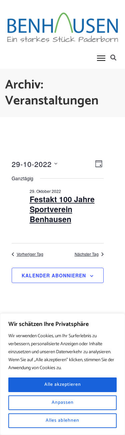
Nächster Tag (87, 254)
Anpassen (63, 402)
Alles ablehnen (62, 420)
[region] (62, 374)
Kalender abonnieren (54, 275)
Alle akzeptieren (62, 384)
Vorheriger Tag (30, 254)
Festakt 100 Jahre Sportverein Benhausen (62, 209)
